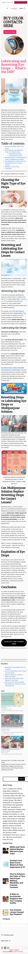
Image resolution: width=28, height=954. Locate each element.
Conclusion (8, 168)
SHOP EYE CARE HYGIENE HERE (14, 643)
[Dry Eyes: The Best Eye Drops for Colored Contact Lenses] (12, 720)
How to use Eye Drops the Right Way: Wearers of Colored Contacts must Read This (15, 684)
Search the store (21, 2)
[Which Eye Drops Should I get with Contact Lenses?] (12, 742)
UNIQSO (16, 950)
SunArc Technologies (19, 951)
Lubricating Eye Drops (15, 155)
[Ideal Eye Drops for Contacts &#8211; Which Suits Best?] (12, 699)
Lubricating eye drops (16, 768)
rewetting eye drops (7, 769)
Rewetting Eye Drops (15, 154)
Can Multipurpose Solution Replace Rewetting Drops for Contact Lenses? (15, 163)
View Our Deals (10, 32)
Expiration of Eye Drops (12, 166)
